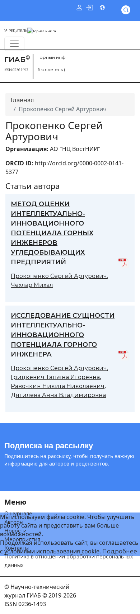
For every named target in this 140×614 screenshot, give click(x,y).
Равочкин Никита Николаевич (57, 386)
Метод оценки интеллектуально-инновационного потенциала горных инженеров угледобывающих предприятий (52, 233)
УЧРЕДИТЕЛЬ (15, 31)
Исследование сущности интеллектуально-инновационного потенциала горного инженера (63, 335)
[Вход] (89, 7)
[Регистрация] (79, 7)
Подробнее (119, 551)
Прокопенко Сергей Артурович (59, 276)
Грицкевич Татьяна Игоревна (55, 377)
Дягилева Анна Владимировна (58, 395)
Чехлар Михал (32, 285)
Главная (22, 100)
